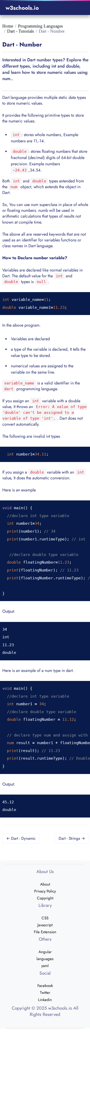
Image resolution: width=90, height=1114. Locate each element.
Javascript (45, 925)
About (45, 884)
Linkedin (45, 999)
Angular (45, 952)
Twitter (45, 992)
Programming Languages (40, 26)
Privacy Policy (45, 891)
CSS (45, 918)
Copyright (45, 898)
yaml (45, 965)
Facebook (45, 985)
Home (7, 26)
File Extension (45, 932)
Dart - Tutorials (20, 31)
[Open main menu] (78, 8)
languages (45, 958)
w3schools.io (22, 8)
